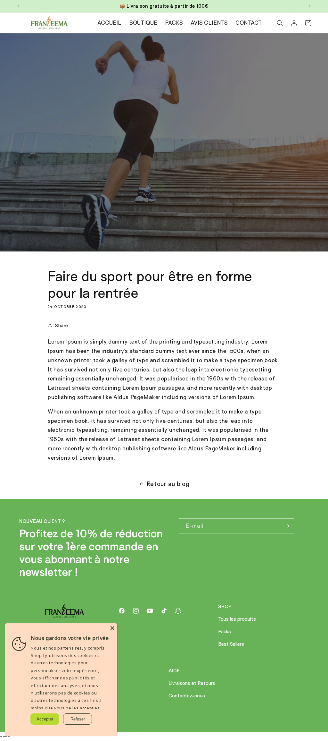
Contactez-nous (186, 696)
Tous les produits (237, 619)
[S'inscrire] (287, 525)
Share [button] (61, 325)
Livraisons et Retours (191, 683)
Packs (224, 631)
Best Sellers (231, 644)
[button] (280, 23)
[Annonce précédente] (18, 6)
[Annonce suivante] (310, 6)
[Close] (112, 628)
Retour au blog (168, 484)
